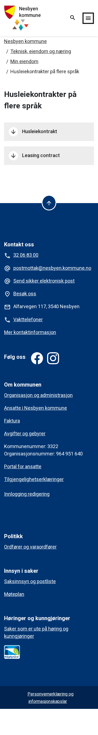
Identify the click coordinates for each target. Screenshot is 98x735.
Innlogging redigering (27, 494)
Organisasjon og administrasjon (38, 395)
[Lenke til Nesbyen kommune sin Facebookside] (37, 358)
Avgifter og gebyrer (24, 433)
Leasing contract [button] (35, 155)
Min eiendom (24, 61)
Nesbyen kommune (25, 41)
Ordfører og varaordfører (30, 547)
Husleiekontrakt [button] (33, 131)
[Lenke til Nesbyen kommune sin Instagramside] (53, 358)
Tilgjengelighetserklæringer (34, 479)
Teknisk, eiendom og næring (40, 51)
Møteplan (14, 594)
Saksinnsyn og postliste (30, 581)
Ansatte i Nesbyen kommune (35, 408)
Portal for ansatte (22, 466)
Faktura (12, 421)
